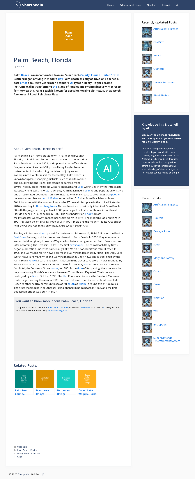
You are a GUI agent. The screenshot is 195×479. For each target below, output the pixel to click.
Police (32, 260)
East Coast (20, 237)
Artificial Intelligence (130, 4)
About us (151, 4)
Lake (80, 186)
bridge (89, 214)
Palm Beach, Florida (58, 307)
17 (77, 198)
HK (42, 474)
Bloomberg (43, 206)
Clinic (19, 456)
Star (65, 276)
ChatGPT (158, 42)
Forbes (54, 198)
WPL (156, 311)
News (53, 206)
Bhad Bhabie (161, 95)
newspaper (76, 245)
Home (110, 4)
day (60, 79)
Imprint (166, 4)
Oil (71, 83)
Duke (156, 284)
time (80, 268)
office (23, 83)
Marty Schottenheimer (28, 453)
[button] (177, 5)
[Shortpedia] (17, 5)
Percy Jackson (161, 231)
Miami (83, 284)
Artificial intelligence (165, 28)
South (156, 244)
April (46, 198)
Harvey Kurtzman (163, 82)
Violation (158, 298)
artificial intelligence (57, 310)
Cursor (157, 271)
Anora (157, 55)
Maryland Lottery (163, 258)
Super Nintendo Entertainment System (166, 339)
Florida (95, 75)
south (71, 284)
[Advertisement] (68, 121)
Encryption (160, 324)
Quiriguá (158, 68)
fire (34, 276)
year (87, 190)
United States (110, 75)
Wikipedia (85, 307)
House (54, 268)
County (85, 75)
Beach (25, 75)
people (115, 194)
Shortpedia (32, 4)
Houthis (158, 218)
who (86, 264)
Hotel (42, 233)
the (55, 86)
